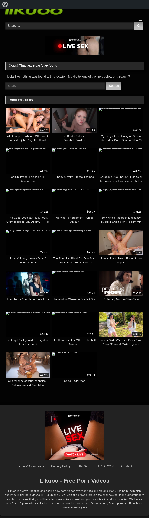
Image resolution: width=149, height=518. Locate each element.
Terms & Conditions (30, 466)
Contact (126, 466)
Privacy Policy (61, 466)
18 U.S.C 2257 (104, 466)
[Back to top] (137, 506)
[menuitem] (5, 4)
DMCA (82, 466)
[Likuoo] (74, 10)
